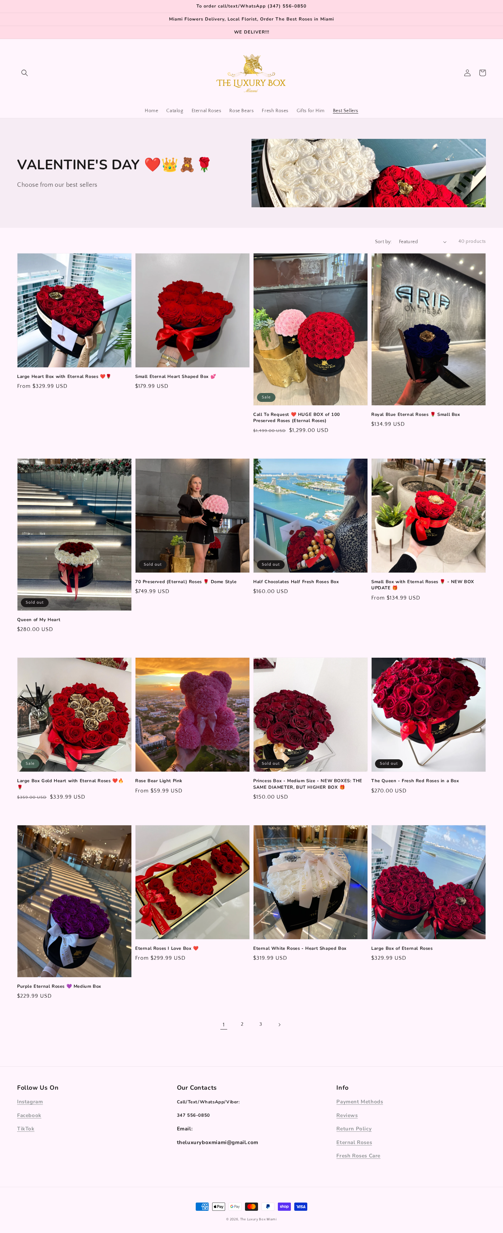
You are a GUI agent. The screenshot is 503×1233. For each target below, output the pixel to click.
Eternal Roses (354, 1142)
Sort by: (383, 242)
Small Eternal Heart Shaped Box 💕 (175, 376)
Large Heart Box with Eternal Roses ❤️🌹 (64, 376)
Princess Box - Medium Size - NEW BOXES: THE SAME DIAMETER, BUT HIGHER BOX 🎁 (307, 784)
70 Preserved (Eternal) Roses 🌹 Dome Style (186, 582)
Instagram (30, 1101)
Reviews (347, 1115)
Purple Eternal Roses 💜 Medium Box (59, 986)
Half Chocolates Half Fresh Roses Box (296, 582)
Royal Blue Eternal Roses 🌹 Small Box (415, 414)
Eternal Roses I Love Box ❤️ (167, 948)
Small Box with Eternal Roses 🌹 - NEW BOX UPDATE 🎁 (422, 585)
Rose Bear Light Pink (158, 781)
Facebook (29, 1115)
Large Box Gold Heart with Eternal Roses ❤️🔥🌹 (70, 784)
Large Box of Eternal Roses (402, 948)
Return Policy (354, 1128)
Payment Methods (359, 1101)
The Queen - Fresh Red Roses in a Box (415, 781)
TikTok (26, 1128)
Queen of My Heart (38, 620)
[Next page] (279, 1024)
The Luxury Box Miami (258, 1219)
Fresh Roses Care (358, 1155)
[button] (24, 72)
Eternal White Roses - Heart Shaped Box (300, 948)
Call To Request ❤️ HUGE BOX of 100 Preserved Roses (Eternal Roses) (296, 417)
